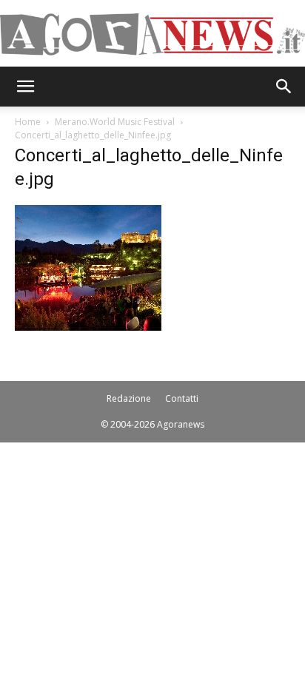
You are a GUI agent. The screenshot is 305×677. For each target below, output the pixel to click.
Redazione (129, 398)
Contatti (181, 398)
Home (28, 121)
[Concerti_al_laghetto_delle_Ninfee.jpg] (88, 326)
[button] (25, 87)
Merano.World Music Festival (115, 121)
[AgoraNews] (152, 34)
